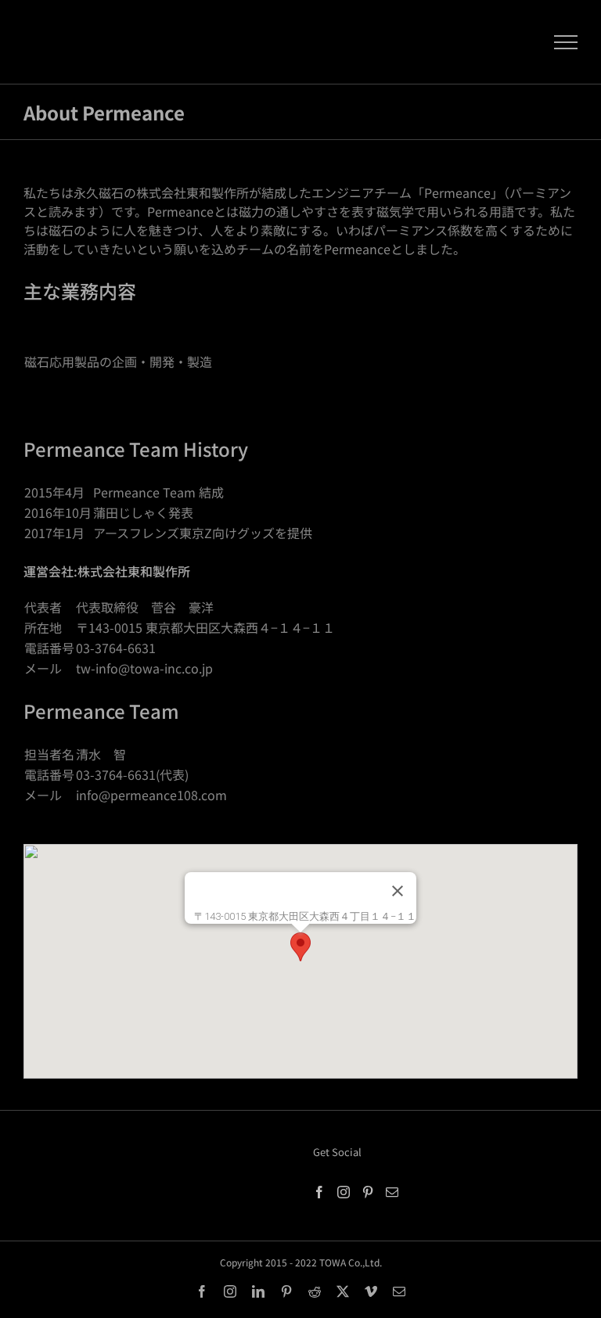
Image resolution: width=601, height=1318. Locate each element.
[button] (300, 947)
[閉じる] (397, 891)
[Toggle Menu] (566, 42)
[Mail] (392, 1192)
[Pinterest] (368, 1192)
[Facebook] (319, 1192)
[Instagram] (343, 1192)
